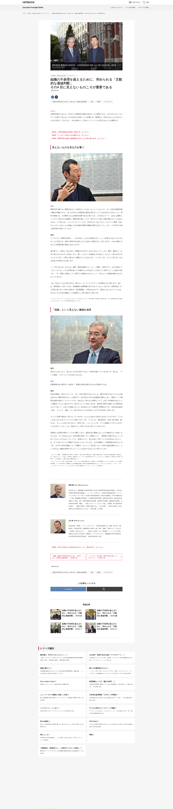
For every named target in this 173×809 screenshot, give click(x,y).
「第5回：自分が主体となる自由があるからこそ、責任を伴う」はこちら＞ (77, 547)
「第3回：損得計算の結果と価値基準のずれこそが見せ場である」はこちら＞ (78, 138)
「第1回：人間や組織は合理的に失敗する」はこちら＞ (70, 132)
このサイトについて (116, 7)
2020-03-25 (55, 90)
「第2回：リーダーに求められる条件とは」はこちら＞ (70, 135)
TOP (24, 13)
